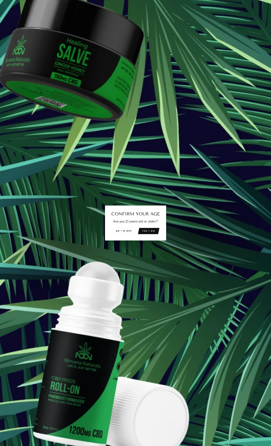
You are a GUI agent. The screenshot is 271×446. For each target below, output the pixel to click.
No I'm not (124, 231)
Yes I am (148, 231)
